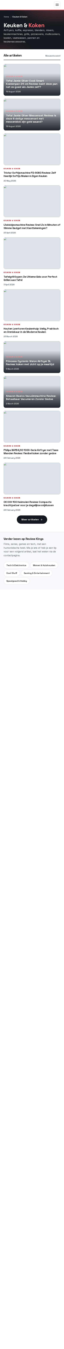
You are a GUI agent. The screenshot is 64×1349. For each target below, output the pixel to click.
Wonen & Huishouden (44, 565)
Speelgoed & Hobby (16, 581)
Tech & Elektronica (16, 565)
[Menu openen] (57, 4)
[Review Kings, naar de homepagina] (16, 5)
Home (6, 17)
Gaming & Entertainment (37, 573)
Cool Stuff (11, 573)
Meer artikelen (30, 519)
